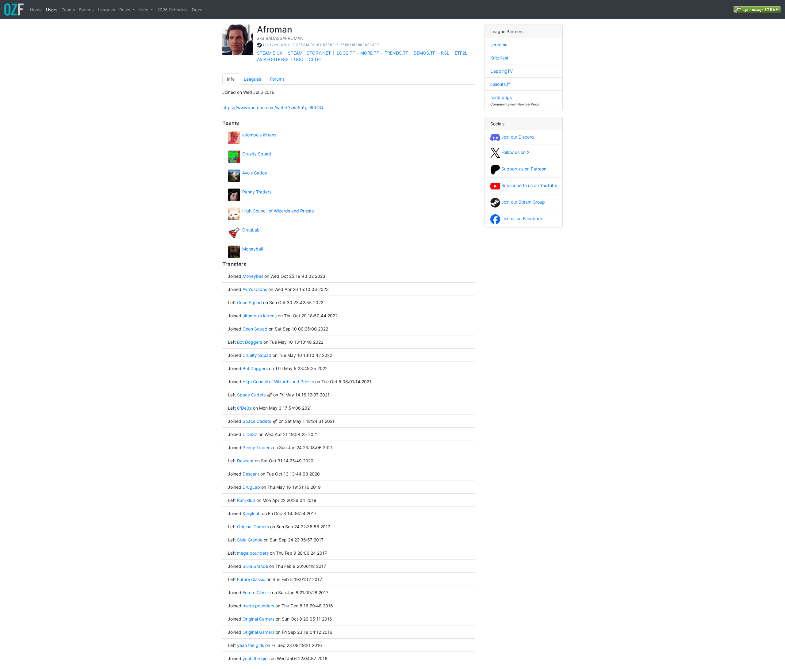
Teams (68, 9)
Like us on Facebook (521, 218)
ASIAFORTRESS (273, 59)
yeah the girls (250, 645)
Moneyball (252, 248)
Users (51, 9)
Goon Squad (249, 302)
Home (36, 9)
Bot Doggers (250, 342)
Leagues (106, 9)
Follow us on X (515, 152)
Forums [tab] (277, 79)
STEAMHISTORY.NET (309, 52)
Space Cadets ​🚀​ (254, 394)
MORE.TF (369, 52)
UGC (298, 59)
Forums (86, 9)
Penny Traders (256, 191)
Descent (245, 460)
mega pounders (253, 553)
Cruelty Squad (256, 153)
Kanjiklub (246, 500)
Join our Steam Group (522, 202)
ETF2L (461, 52)
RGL (445, 52)
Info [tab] (231, 79)
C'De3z (244, 408)
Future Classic (251, 579)
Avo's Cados (254, 172)
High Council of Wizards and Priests (278, 210)
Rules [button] (125, 9)
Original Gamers (253, 526)
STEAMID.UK (269, 52)
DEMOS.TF (424, 52)
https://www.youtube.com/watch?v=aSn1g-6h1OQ (272, 107)
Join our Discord (517, 137)
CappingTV (501, 71)
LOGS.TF (346, 52)
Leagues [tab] (252, 79)
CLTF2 (315, 59)
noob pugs (501, 97)
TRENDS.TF (396, 52)
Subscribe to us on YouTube (528, 185)
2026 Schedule (172, 9)
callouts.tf (500, 84)
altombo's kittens (259, 134)
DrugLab (251, 229)
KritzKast (499, 57)
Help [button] (144, 9)
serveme (498, 44)
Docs (197, 9)
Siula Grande (249, 539)
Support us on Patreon (523, 168)
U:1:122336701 (276, 45)
